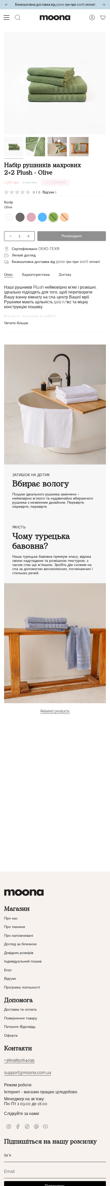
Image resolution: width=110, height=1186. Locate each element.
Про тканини (14, 927)
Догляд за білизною (20, 944)
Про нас (11, 918)
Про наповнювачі (18, 935)
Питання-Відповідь (20, 1027)
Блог (8, 970)
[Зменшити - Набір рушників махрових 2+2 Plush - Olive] (10, 236)
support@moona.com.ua (27, 1072)
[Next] (103, 4)
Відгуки (10, 978)
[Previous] (6, 4)
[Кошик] (102, 17)
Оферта (11, 1035)
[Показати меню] (7, 17)
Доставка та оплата (20, 1009)
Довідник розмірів (18, 953)
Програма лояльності (22, 987)
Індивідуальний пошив (22, 961)
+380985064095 (19, 1060)
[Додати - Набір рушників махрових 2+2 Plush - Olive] (29, 236)
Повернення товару (20, 1018)
